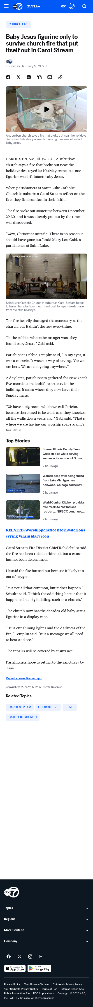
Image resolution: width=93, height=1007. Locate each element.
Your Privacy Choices (36, 984)
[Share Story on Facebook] (8, 77)
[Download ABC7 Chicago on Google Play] (39, 968)
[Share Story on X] (18, 77)
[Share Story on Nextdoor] (39, 77)
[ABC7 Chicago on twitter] (19, 956)
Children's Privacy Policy (67, 984)
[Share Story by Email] (49, 77)
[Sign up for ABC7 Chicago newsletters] (41, 956)
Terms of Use (49, 989)
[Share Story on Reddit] (29, 77)
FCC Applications (43, 993)
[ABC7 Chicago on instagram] (30, 956)
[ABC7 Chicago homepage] (18, 6)
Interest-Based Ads (72, 989)
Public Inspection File (17, 993)
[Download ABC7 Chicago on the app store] (15, 968)
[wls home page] (11, 892)
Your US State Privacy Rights (21, 989)
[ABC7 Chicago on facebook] (8, 956)
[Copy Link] (60, 77)
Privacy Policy (12, 984)
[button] (6, 6)
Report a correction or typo (24, 678)
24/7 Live (33, 6)
